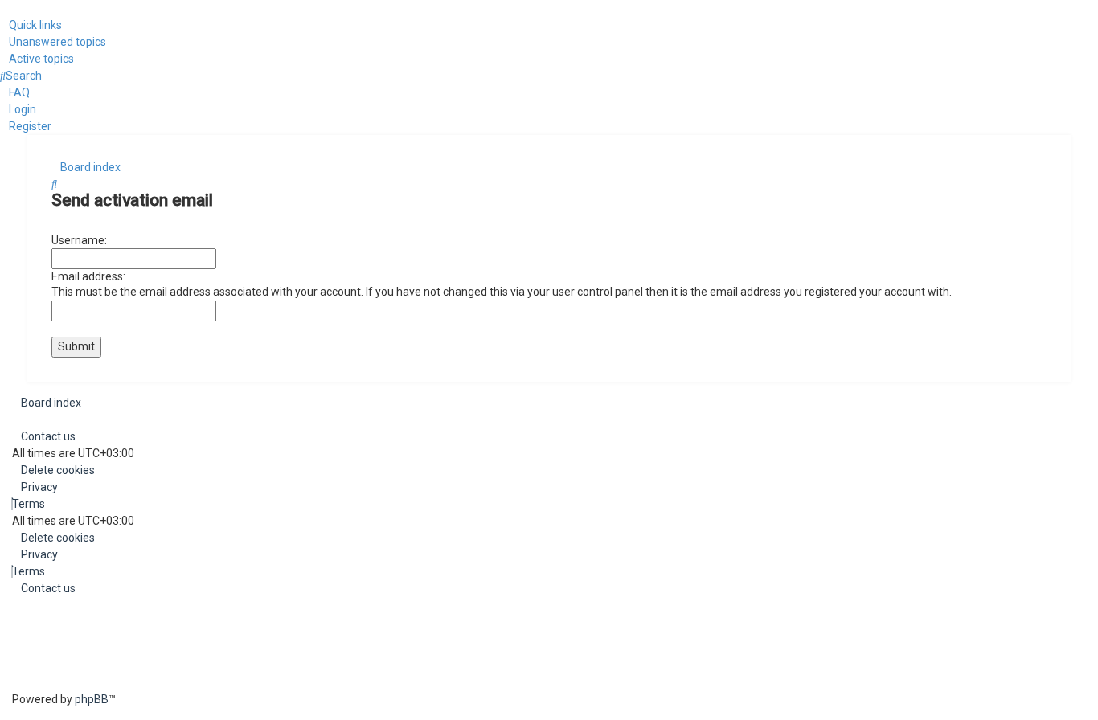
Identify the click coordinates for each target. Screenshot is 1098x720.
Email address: (88, 276)
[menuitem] (53, 42)
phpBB (92, 699)
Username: (79, 240)
